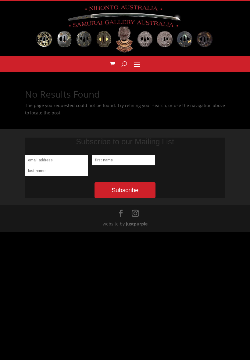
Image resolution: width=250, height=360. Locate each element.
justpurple (137, 224)
